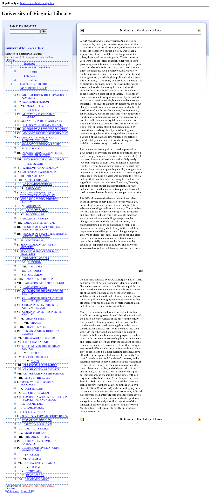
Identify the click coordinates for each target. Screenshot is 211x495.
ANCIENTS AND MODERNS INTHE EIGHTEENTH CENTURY (42, 154)
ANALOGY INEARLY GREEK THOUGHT (45, 133)
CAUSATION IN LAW (35, 287)
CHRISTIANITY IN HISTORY (39, 338)
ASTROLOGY (33, 188)
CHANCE (35, 323)
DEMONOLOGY (35, 475)
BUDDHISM (34, 262)
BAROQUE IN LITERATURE (39, 223)
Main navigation (44, 3)
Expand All (26, 491)
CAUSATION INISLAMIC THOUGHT (43, 283)
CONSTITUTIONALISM (36, 393)
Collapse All (13, 491)
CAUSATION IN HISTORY (39, 279)
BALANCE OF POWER (35, 218)
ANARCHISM (33, 148)
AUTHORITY (33, 206)
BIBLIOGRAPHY (35, 164)
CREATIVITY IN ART (36, 428)
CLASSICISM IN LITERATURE (40, 365)
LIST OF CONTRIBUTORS (34, 84)
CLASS (35, 361)
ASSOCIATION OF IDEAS (37, 184)
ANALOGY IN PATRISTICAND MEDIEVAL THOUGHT (39, 139)
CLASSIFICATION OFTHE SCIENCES (44, 373)
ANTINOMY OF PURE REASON (41, 168)
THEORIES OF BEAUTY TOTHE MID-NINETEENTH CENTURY (43, 228)
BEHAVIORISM (34, 240)
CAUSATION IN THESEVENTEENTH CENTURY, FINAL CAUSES (42, 299)
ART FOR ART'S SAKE (37, 180)
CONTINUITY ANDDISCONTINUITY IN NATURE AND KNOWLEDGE (45, 398)
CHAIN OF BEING (36, 318)
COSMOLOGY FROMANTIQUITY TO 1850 (44, 416)
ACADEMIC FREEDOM (36, 102)
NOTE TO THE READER (33, 88)
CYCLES (35, 454)
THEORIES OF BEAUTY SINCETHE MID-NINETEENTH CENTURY (45, 235)
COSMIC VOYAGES (34, 412)
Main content (27, 3)
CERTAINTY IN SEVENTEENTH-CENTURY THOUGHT (40, 306)
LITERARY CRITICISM (37, 437)
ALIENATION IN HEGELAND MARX (41, 121)
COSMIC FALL (35, 404)
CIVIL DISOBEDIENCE (35, 357)
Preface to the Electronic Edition (35, 67)
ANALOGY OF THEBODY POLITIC (41, 144)
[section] (34, 71)
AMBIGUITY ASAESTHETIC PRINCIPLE (44, 129)
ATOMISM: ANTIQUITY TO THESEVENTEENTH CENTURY (37, 194)
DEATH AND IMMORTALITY (39, 463)
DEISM (36, 467)
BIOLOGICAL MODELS (36, 258)
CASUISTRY (35, 266)
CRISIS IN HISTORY (36, 433)
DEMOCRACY (34, 471)
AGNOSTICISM (35, 106)
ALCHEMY (33, 110)
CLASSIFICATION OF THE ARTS (41, 369)
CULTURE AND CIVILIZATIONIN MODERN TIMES (40, 449)
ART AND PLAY (35, 176)
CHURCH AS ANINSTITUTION (40, 342)
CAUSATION (35, 275)
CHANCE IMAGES (36, 327)
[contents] (33, 80)
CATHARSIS (35, 271)
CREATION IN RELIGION (38, 424)
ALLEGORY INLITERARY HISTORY (43, 125)
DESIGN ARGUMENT (37, 479)
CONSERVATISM (34, 389)
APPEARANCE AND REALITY (40, 172)
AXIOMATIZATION (37, 210)
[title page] (29, 63)
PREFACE (29, 76)
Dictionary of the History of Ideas (24, 48)
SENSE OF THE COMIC (37, 378)
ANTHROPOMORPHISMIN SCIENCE (43, 159)
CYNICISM (34, 459)
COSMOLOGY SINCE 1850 (37, 420)
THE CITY (33, 353)
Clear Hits (10, 60)
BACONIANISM (35, 214)
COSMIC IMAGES (34, 408)
